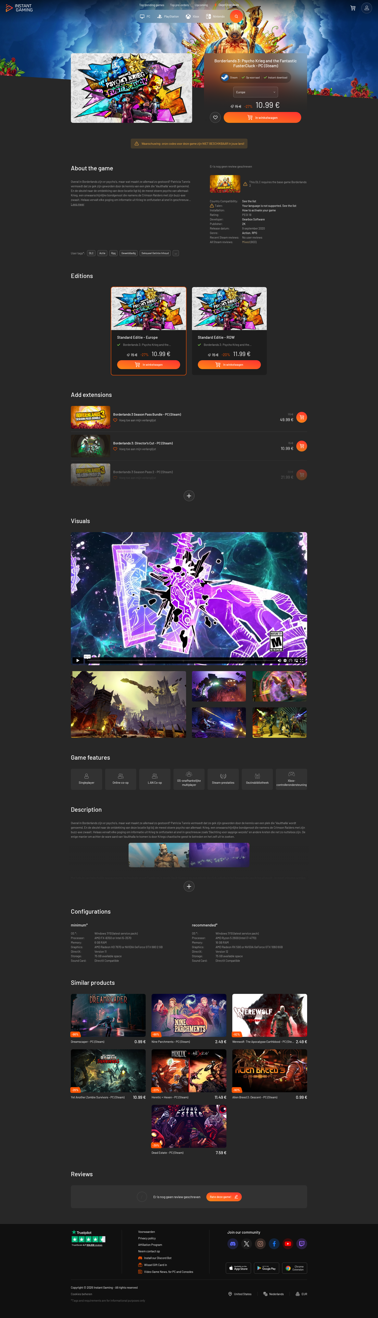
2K (244, 224)
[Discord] (232, 1243)
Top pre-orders (179, 5)
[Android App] (266, 1268)
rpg (113, 253)
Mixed (246, 242)
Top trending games (151, 5)
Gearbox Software (253, 219)
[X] (246, 1243)
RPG (254, 233)
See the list (249, 201)
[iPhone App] (238, 1268)
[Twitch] (301, 1243)
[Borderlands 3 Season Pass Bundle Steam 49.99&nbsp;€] (90, 417)
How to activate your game (259, 210)
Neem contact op (149, 1251)
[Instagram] (260, 1243)
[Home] (19, 8)
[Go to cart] (352, 8)
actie (102, 253)
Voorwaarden (146, 1231)
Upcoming (201, 5)
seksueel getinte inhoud (155, 253)
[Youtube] (288, 1243)
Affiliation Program (150, 1244)
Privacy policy (147, 1238)
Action (246, 233)
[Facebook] (274, 1243)
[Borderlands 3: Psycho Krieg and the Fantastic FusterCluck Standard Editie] (229, 322)
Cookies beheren (81, 1294)
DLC (91, 253)
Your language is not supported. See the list (269, 205)
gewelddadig (128, 253)
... (176, 253)
